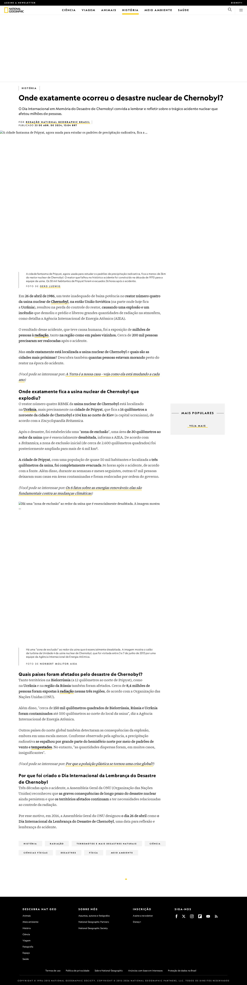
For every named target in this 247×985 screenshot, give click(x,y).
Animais (27, 915)
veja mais (197, 425)
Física (93, 853)
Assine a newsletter (20, 3)
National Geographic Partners (93, 921)
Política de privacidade (77, 970)
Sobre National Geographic (109, 970)
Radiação (57, 844)
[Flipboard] (200, 917)
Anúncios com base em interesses (145, 970)
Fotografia (28, 946)
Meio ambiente (30, 921)
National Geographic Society (93, 928)
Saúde (26, 959)
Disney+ (237, 3)
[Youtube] (208, 917)
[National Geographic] (6, 10)
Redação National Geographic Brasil (58, 122)
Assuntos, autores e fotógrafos (94, 915)
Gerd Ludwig (50, 286)
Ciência (155, 844)
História (29, 88)
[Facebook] (176, 917)
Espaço (26, 952)
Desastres (68, 853)
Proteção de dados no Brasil (182, 970)
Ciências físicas (36, 853)
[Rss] (216, 917)
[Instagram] (192, 917)
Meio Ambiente (122, 853)
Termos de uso (52, 970)
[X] (184, 917)
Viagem (27, 940)
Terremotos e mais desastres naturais (107, 844)
